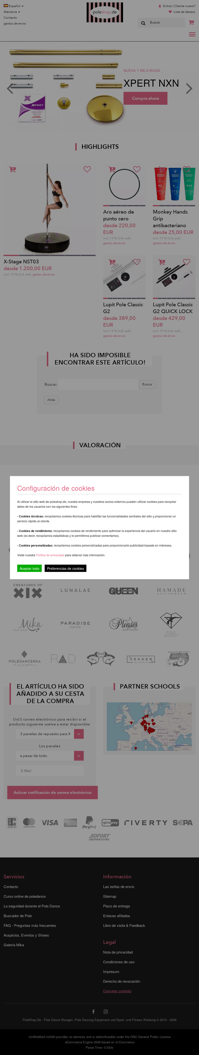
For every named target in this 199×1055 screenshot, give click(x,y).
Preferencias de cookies (65, 568)
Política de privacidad (50, 555)
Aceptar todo (29, 568)
